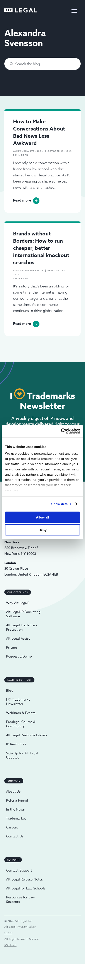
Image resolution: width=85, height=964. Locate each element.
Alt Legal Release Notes (24, 879)
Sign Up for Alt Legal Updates (22, 755)
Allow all (42, 517)
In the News (15, 809)
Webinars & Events (20, 712)
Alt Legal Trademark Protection (21, 627)
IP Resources (16, 744)
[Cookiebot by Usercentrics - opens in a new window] (61, 431)
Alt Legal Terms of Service (21, 939)
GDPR (8, 933)
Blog (9, 690)
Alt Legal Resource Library (26, 735)
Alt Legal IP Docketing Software (23, 614)
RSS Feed (10, 945)
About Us (13, 791)
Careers (12, 827)
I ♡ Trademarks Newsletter (18, 701)
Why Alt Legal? (17, 602)
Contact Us (15, 836)
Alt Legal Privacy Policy (20, 927)
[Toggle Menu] (74, 10)
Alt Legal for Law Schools (25, 888)
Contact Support (19, 870)
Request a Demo (19, 656)
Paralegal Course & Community (21, 724)
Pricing (11, 647)
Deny (42, 530)
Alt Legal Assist (18, 638)
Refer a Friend (17, 800)
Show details (61, 504)
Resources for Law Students (20, 899)
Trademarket (16, 818)
